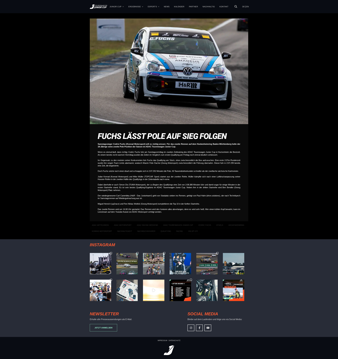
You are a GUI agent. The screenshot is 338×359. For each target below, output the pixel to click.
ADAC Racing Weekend (147, 225)
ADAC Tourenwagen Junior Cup (178, 225)
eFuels (219, 225)
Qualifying (166, 231)
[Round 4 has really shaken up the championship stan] (180, 290)
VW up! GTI (193, 231)
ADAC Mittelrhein (100, 225)
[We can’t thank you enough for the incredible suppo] (100, 290)
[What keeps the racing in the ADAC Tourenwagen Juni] (233, 263)
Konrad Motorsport (102, 231)
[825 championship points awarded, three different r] (153, 263)
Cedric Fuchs (204, 225)
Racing (179, 231)
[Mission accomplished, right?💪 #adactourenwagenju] (180, 263)
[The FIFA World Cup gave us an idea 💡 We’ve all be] (127, 290)
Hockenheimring (236, 225)
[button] (236, 6)
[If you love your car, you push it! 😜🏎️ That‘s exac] (100, 263)
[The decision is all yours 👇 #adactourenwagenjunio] (127, 263)
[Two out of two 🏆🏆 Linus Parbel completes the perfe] (233, 290)
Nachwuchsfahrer (146, 231)
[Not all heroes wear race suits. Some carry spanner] (207, 263)
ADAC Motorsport (123, 225)
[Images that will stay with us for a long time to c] (207, 290)
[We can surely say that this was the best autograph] (153, 290)
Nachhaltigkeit (124, 231)
